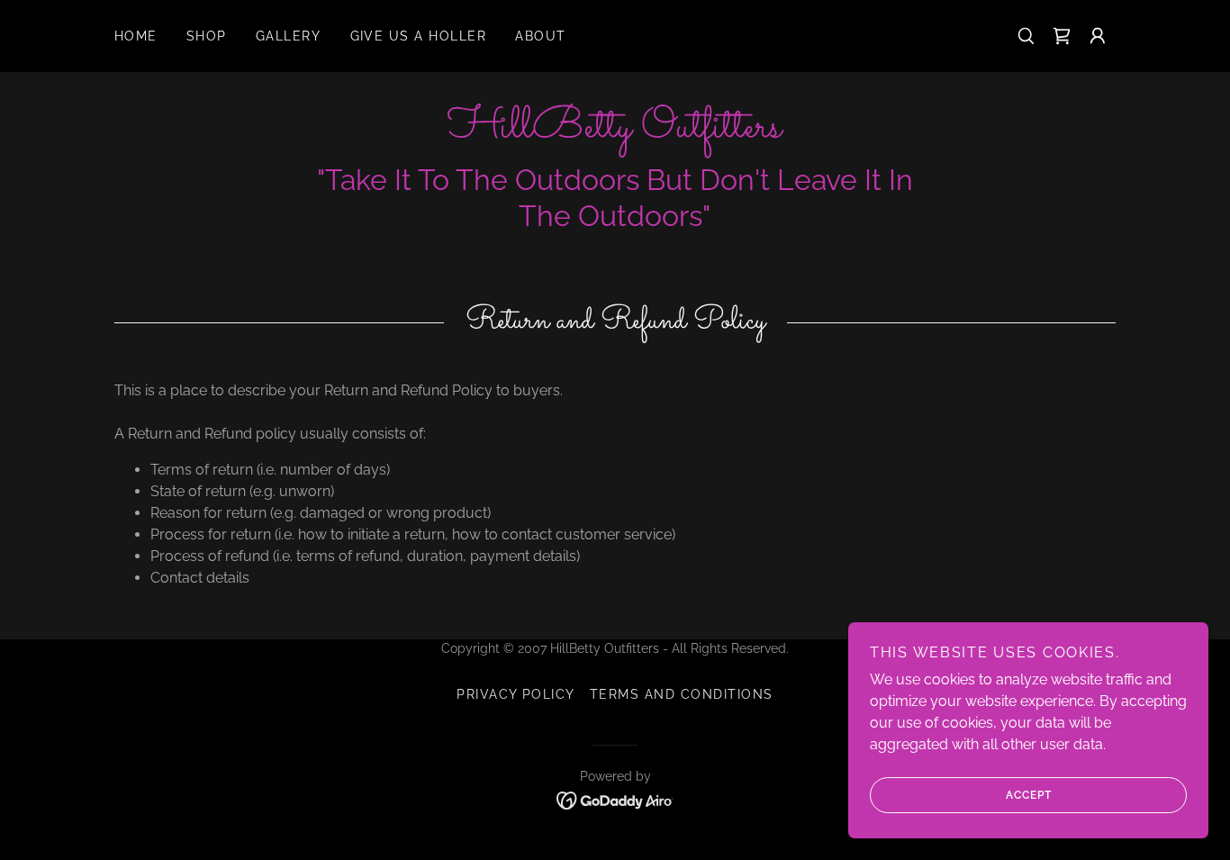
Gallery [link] (288, 36)
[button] (1098, 36)
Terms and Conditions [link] (681, 694)
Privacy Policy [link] (516, 694)
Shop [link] (206, 36)
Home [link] (136, 36)
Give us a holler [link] (418, 36)
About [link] (540, 36)
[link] (1062, 36)
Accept (1029, 795)
